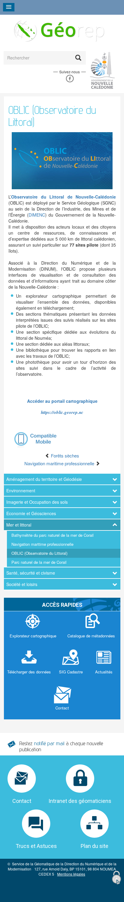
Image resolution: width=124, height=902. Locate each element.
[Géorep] (58, 30)
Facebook (70, 78)
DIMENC (37, 215)
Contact (21, 801)
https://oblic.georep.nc (62, 412)
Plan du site (94, 846)
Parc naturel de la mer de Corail (39, 562)
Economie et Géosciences (31, 513)
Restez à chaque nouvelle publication (61, 746)
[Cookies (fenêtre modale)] (116, 878)
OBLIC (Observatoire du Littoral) (39, 553)
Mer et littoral (18, 525)
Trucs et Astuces (36, 846)
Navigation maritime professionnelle (42, 544)
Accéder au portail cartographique (62, 401)
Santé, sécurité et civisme (30, 573)
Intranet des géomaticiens (79, 801)
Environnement (20, 490)
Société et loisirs (21, 584)
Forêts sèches (64, 455)
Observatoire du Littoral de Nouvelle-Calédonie (63, 197)
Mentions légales (71, 873)
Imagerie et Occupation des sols (37, 502)
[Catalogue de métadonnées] (91, 629)
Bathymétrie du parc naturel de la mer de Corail (52, 535)
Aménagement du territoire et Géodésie (44, 479)
